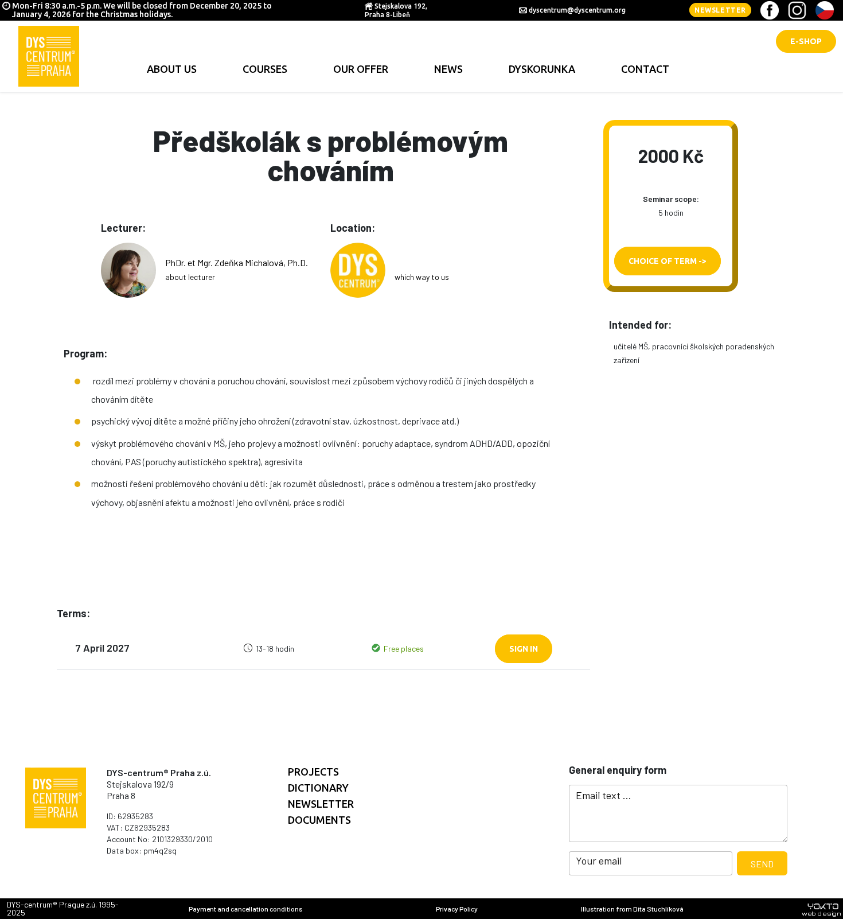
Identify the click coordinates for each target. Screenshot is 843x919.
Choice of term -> (668, 261)
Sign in (523, 648)
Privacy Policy (457, 909)
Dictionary (318, 787)
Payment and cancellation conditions (246, 909)
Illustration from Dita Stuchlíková (632, 909)
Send (762, 863)
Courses (265, 69)
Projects (313, 771)
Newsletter (720, 10)
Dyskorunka (542, 69)
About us (172, 69)
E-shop (806, 41)
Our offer (360, 69)
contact (645, 69)
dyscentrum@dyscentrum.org (577, 10)
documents (319, 819)
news (448, 69)
